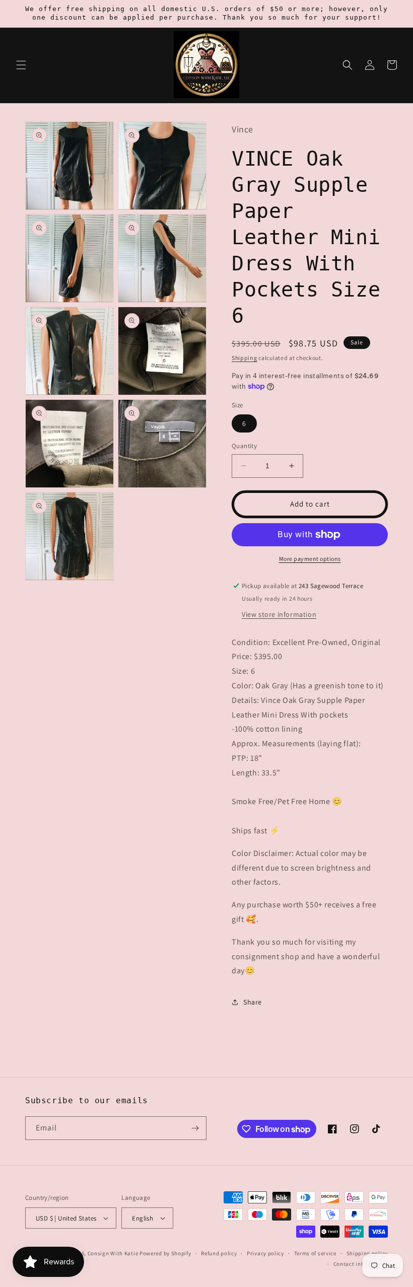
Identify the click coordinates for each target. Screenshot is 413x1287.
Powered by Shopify (165, 1253)
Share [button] (252, 1002)
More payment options (310, 558)
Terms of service (315, 1253)
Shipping (244, 358)
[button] (21, 65)
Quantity (244, 446)
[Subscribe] (195, 1128)
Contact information (360, 1263)
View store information (279, 614)
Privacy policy (265, 1253)
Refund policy (219, 1253)
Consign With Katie (113, 1253)
